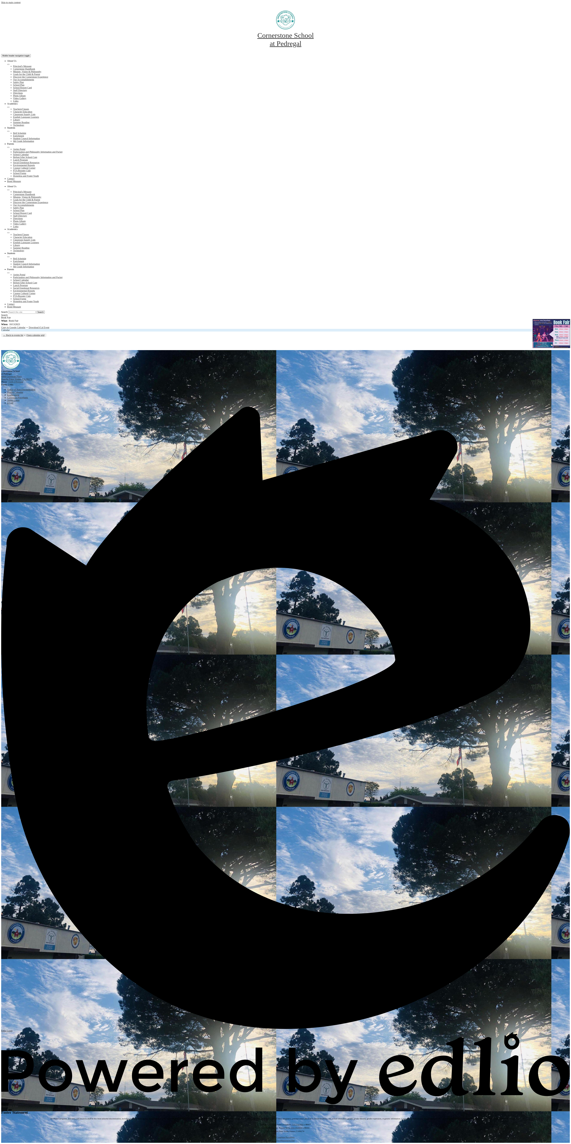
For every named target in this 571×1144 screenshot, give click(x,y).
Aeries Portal (19, 149)
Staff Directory (20, 90)
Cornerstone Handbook (24, 69)
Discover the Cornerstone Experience (30, 77)
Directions (18, 93)
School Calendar (21, 154)
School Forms (19, 173)
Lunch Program (20, 160)
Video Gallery (19, 98)
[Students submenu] (8, 131)
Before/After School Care (25, 157)
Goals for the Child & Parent (26, 74)
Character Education (22, 111)
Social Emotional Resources (26, 162)
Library (16, 119)
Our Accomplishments (23, 79)
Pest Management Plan (285, 1140)
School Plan (18, 85)
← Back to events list (13, 335)
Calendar (5, 330)
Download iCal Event (39, 327)
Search (4, 312)
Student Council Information (26, 138)
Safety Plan (18, 82)
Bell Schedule (19, 133)
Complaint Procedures (285, 1137)
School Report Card (22, 87)
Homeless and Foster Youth (26, 176)
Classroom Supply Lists (24, 114)
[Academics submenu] (8, 107)
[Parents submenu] (8, 147)
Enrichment (18, 136)
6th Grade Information (23, 141)
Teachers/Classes (21, 109)
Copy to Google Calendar (13, 327)
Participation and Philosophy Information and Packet (37, 152)
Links (15, 101)
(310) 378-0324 (15, 382)
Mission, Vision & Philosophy (27, 71)
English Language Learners (26, 117)
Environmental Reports (24, 165)
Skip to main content (11, 2)
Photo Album (19, 95)
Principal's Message (22, 66)
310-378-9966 (298, 1124)
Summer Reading (21, 122)
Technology (18, 125)
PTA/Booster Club (22, 170)
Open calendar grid (35, 335)
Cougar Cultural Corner (24, 168)
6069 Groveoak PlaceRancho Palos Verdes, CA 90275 (16, 377)
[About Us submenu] (8, 64)
